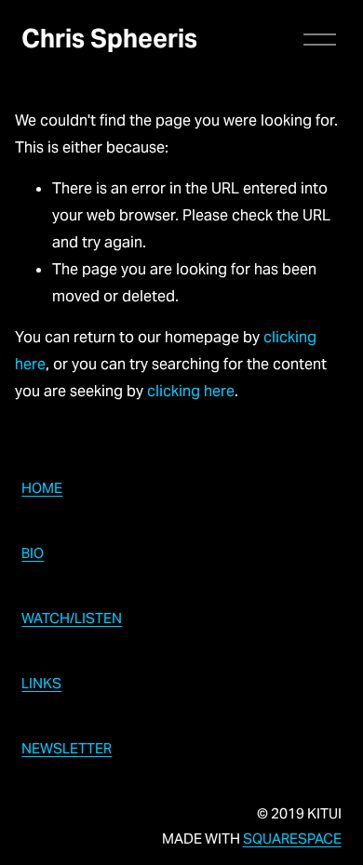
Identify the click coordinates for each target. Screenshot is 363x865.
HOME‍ (41, 488)
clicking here (191, 391)
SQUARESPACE (292, 838)
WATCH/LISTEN (71, 618)
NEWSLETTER (66, 748)
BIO (32, 553)
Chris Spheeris (109, 38)
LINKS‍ (41, 683)
